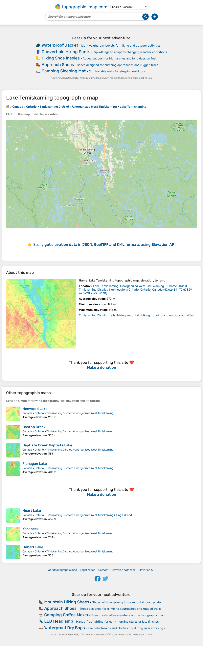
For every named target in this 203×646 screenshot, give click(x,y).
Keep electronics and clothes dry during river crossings (126, 628)
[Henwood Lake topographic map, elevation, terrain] (13, 414)
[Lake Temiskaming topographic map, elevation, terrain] (41, 313)
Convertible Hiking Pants (66, 51)
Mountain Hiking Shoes (66, 601)
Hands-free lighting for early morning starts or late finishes (117, 621)
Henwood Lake (34, 409)
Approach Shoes (58, 64)
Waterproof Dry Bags (64, 627)
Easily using (104, 244)
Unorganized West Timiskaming (93, 413)
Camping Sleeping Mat (64, 70)
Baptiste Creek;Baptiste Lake (47, 445)
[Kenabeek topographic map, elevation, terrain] (13, 534)
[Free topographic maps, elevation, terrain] (7, 106)
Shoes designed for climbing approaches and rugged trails (117, 65)
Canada (27, 413)
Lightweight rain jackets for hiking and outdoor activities (121, 45)
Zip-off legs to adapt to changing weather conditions (130, 52)
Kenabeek (30, 529)
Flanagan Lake (34, 463)
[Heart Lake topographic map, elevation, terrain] (13, 515)
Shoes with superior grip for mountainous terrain (126, 602)
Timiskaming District (59, 413)
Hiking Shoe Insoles (61, 58)
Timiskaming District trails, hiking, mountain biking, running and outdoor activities (136, 315)
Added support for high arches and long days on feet (119, 58)
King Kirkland (124, 515)
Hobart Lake (32, 547)
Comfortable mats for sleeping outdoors (117, 71)
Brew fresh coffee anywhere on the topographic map (128, 615)
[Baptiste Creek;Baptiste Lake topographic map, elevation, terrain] (13, 450)
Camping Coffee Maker (66, 614)
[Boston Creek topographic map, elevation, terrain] (13, 432)
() (135, 289)
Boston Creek (34, 427)
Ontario (39, 413)
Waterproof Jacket (60, 45)
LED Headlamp (58, 621)
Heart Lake (31, 510)
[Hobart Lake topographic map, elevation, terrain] (13, 552)
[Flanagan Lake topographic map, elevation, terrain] (13, 468)
